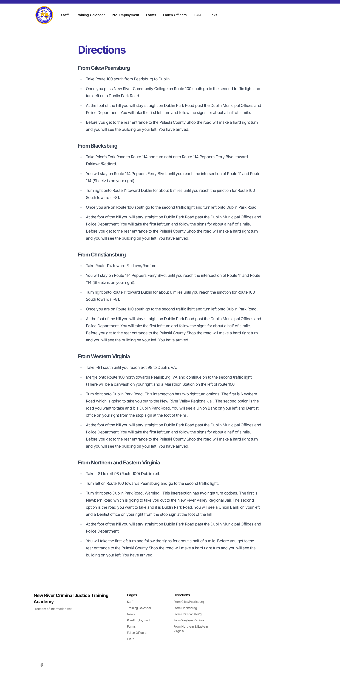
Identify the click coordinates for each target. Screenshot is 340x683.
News (131, 614)
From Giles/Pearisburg (189, 602)
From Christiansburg (188, 614)
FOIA (198, 15)
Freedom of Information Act (53, 609)
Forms (151, 15)
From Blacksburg (185, 608)
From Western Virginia (189, 620)
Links (213, 15)
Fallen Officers (175, 15)
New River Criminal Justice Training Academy (71, 598)
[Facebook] (41, 665)
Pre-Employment (125, 15)
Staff (65, 15)
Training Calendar (90, 15)
